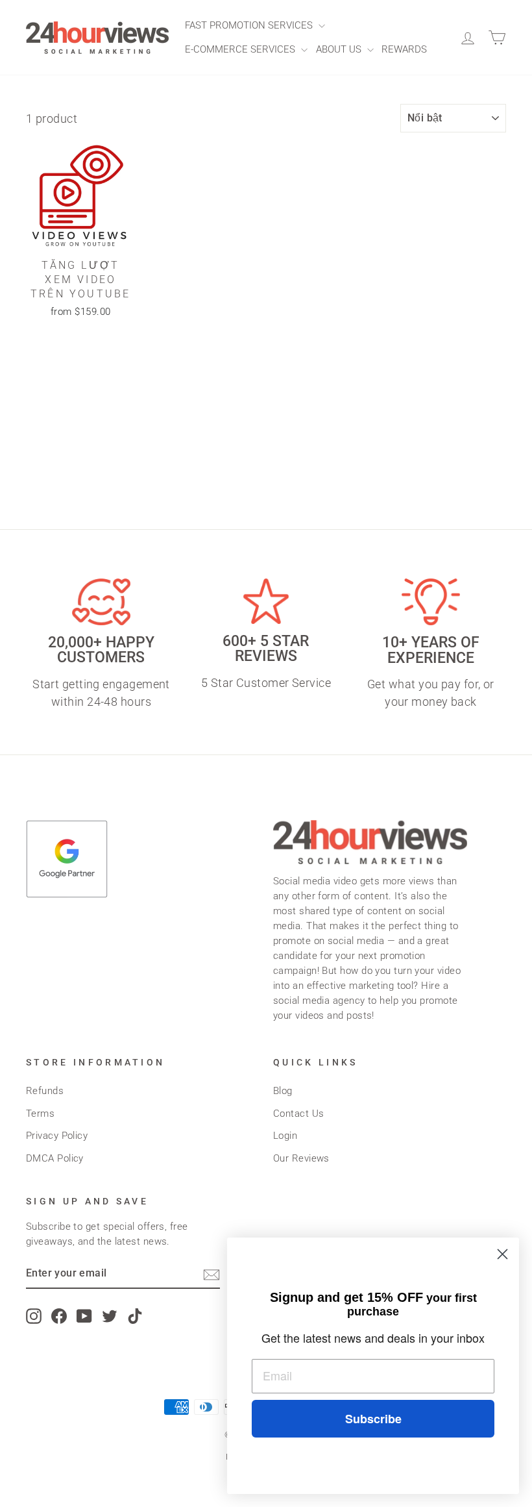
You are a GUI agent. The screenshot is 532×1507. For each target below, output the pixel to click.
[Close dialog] (502, 1254)
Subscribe (373, 1418)
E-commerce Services (241, 49)
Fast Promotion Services (250, 25)
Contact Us (298, 1113)
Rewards (404, 49)
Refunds (45, 1091)
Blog (283, 1091)
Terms (40, 1113)
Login (285, 1135)
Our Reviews (301, 1158)
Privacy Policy (57, 1135)
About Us (340, 49)
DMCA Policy (55, 1158)
